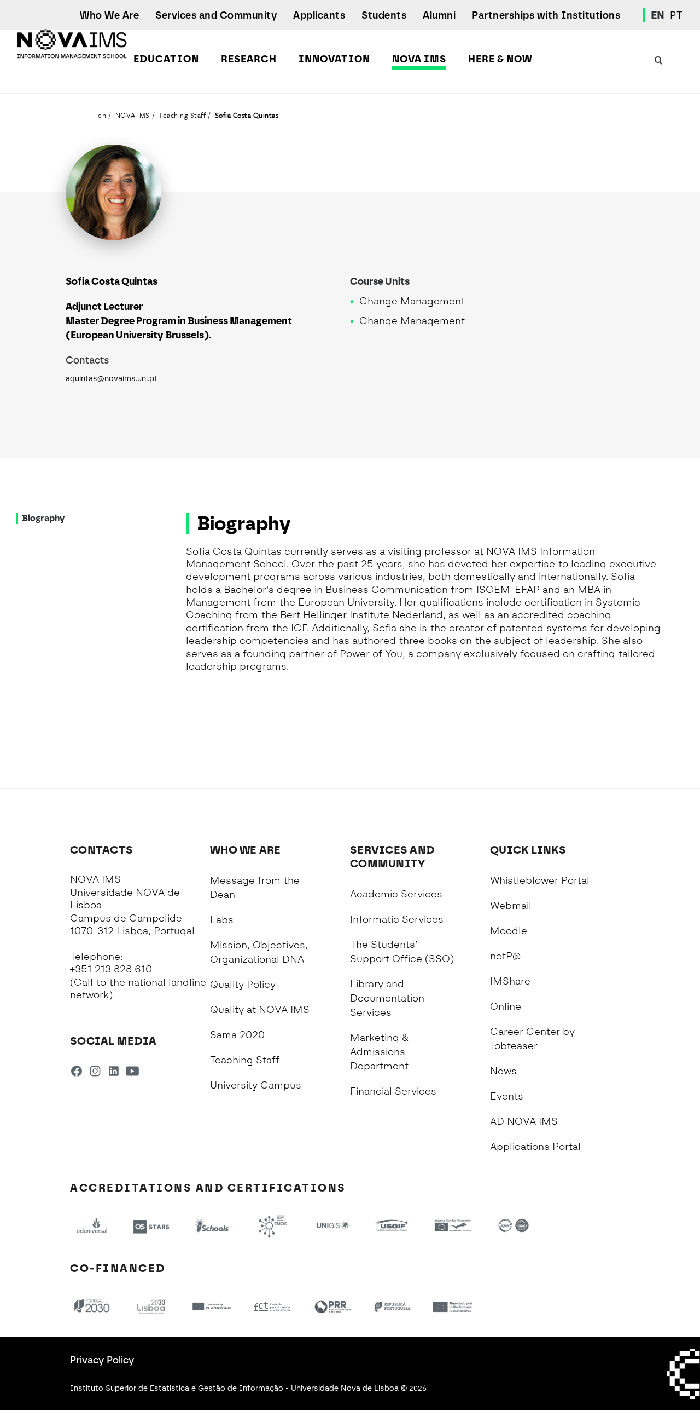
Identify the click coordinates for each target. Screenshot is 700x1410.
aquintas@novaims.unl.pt (112, 378)
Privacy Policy (102, 1360)
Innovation (334, 59)
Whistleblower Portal (540, 880)
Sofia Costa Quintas (247, 115)
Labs (222, 920)
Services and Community (216, 15)
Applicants (319, 15)
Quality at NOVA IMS (260, 1010)
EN (658, 15)
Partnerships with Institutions (546, 15)
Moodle (508, 931)
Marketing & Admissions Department (379, 1052)
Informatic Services (397, 919)
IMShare (510, 981)
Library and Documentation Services (387, 998)
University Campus (255, 1085)
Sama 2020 (237, 1035)
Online (505, 1006)
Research (249, 59)
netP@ (505, 956)
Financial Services (393, 1091)
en (102, 115)
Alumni (439, 15)
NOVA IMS (419, 59)
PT (676, 15)
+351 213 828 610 (111, 969)
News (503, 1071)
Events (506, 1096)
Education (166, 59)
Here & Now (500, 59)
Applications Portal (535, 1147)
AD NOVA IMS (524, 1121)
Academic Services (396, 894)
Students (383, 15)
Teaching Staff (182, 115)
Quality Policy (243, 985)
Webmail (511, 906)
